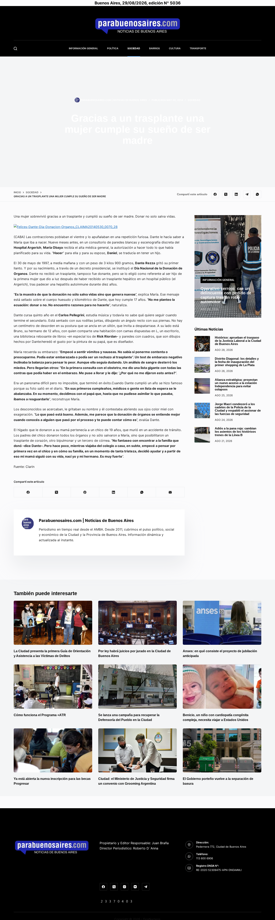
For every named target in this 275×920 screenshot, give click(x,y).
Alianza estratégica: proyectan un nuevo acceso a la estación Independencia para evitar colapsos (236, 384)
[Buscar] (15, 48)
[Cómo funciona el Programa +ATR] (53, 686)
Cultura (175, 48)
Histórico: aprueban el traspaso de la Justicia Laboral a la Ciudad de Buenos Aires (238, 341)
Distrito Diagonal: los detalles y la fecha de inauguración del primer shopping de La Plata (237, 362)
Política (112, 48)
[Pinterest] (85, 492)
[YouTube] (135, 887)
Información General (83, 48)
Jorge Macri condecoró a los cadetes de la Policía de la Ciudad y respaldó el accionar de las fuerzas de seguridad (238, 409)
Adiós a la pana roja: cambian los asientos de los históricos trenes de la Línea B (235, 432)
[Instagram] (124, 887)
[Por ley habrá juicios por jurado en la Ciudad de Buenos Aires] (137, 623)
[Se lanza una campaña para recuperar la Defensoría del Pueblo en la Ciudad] (137, 686)
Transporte (198, 48)
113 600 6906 (204, 858)
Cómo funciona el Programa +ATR (40, 715)
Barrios (154, 48)
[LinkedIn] (236, 194)
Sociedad (133, 48)
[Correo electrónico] (170, 492)
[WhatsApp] (257, 194)
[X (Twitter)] (226, 194)
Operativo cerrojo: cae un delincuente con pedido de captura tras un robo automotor (226, 295)
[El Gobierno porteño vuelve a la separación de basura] (222, 750)
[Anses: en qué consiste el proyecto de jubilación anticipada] (222, 623)
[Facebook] (215, 194)
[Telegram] (247, 194)
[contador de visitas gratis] (116, 901)
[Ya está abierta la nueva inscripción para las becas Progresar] (53, 750)
